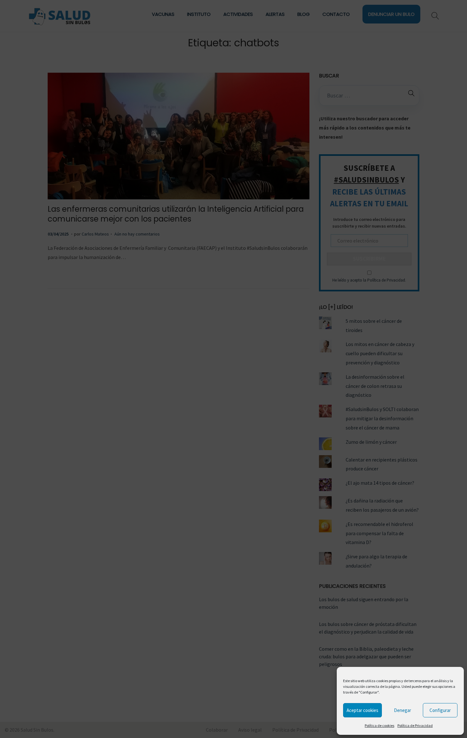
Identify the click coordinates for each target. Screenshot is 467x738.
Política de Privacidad (415, 725)
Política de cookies (379, 725)
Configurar (440, 710)
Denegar (402, 710)
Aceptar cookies (362, 710)
